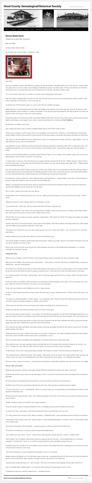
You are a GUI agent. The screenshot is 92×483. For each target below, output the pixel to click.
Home (7, 29)
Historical (20, 29)
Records (26, 29)
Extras (32, 29)
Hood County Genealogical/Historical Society (32, 6)
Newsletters (39, 29)
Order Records (59, 29)
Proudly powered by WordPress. (77, 478)
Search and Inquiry (48, 29)
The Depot (13, 29)
